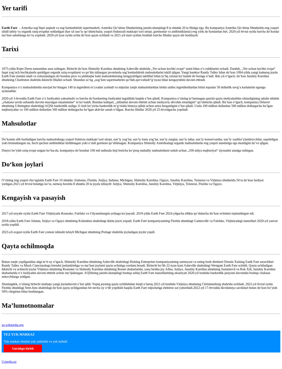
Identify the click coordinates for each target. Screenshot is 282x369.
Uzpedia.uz (9, 361)
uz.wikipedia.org (13, 325)
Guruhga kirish (23, 348)
